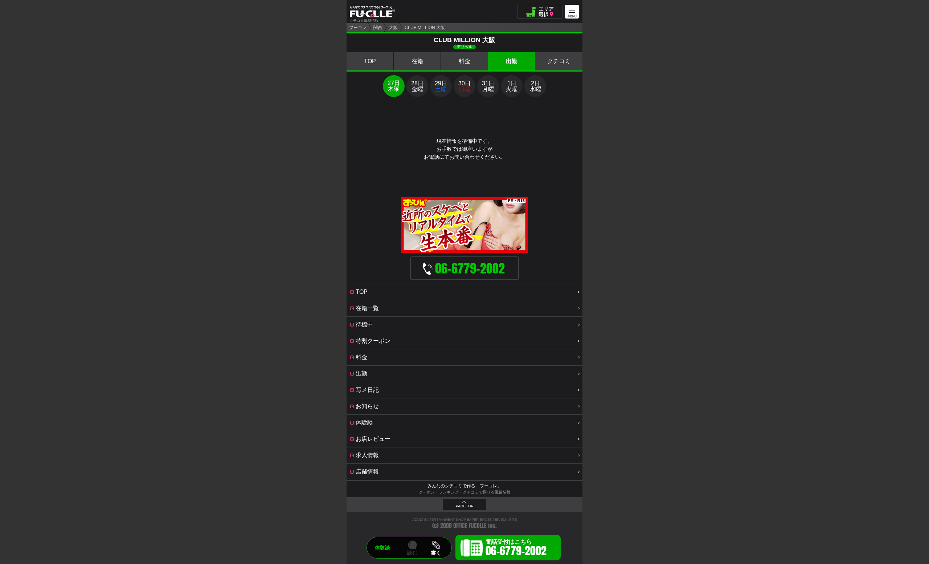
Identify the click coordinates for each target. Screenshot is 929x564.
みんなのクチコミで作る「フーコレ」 (464, 485)
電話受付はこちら (516, 549)
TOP (370, 61)
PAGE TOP (464, 506)
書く (436, 553)
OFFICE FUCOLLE (470, 526)
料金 (464, 61)
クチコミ (558, 61)
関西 (377, 27)
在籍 (417, 61)
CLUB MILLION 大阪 (425, 27)
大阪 (393, 27)
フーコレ (358, 27)
